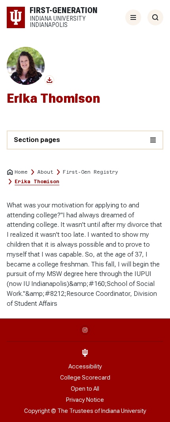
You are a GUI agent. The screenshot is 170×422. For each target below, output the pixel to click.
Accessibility (85, 366)
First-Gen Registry (90, 172)
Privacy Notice (85, 400)
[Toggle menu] (133, 17)
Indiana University (123, 411)
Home (21, 172)
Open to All (85, 389)
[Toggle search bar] (155, 17)
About (45, 172)
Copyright (37, 411)
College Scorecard (85, 377)
